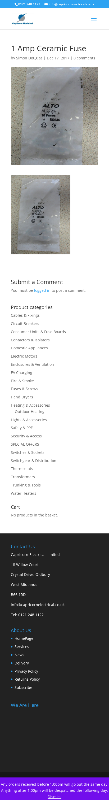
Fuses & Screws (24, 388)
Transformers (23, 476)
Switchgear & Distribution (33, 460)
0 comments (84, 57)
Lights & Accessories (29, 419)
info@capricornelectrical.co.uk (38, 604)
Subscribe (23, 687)
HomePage (24, 638)
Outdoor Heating (29, 411)
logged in (42, 290)
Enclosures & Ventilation (32, 364)
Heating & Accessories (30, 405)
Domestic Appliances (29, 347)
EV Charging (21, 372)
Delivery (22, 663)
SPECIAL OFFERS (25, 444)
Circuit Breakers (25, 323)
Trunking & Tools (26, 485)
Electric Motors (24, 356)
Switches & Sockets (27, 452)
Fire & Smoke (22, 380)
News (19, 654)
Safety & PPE (22, 427)
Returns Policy (27, 679)
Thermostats (22, 468)
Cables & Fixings (25, 315)
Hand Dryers (22, 396)
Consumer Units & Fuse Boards (38, 331)
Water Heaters (23, 493)
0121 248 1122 (31, 614)
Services (22, 646)
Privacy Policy (26, 671)
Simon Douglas (29, 57)
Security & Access (26, 435)
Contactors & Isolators (30, 339)
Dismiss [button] (54, 796)
